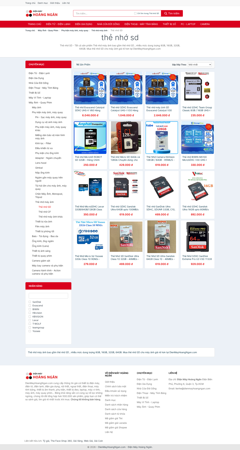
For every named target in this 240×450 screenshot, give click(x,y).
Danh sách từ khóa (115, 413)
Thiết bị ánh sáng (41, 250)
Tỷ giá (46, 440)
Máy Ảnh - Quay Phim (48, 30)
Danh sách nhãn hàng (116, 404)
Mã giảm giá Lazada (116, 422)
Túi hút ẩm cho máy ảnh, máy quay (51, 187)
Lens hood (40, 162)
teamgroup (38, 327)
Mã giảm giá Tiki (113, 418)
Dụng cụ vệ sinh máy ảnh (48, 122)
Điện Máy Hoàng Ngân (140, 447)
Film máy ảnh (42, 226)
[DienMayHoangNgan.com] (41, 13)
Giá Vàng (78, 440)
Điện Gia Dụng (83, 24)
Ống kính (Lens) (40, 246)
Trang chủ (30, 3)
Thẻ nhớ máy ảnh (99, 30)
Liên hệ (66, 3)
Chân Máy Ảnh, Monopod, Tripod (49, 195)
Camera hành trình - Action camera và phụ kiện (46, 272)
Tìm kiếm (173, 13)
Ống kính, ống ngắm (43, 241)
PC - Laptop (188, 24)
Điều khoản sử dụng (115, 391)
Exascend (37, 305)
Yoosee (36, 331)
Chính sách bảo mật (115, 386)
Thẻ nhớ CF (45, 211)
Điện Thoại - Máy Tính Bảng (141, 24)
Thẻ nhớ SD (45, 206)
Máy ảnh (36, 107)
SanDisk (36, 301)
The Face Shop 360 (61, 440)
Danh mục (43, 3)
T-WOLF (36, 323)
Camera (205, 24)
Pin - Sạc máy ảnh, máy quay (51, 117)
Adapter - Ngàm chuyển (48, 158)
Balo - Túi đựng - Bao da (45, 236)
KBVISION (37, 316)
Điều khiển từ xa (44, 148)
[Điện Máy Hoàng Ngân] (41, 376)
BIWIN (35, 309)
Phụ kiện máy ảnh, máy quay (74, 30)
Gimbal (39, 167)
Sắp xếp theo (179, 64)
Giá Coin (98, 440)
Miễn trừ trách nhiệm (116, 395)
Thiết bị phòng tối (44, 231)
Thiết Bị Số (169, 24)
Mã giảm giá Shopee (116, 427)
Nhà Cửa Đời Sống (108, 24)
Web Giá (88, 440)
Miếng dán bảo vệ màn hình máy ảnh (50, 137)
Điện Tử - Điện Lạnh (58, 24)
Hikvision (37, 312)
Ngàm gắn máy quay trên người (49, 179)
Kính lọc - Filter (43, 143)
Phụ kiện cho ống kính (47, 153)
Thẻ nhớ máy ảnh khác (51, 216)
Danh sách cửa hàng (116, 409)
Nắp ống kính (42, 172)
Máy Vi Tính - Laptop (40, 97)
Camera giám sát (41, 260)
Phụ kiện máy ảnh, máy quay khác (50, 129)
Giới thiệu (55, 3)
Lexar (35, 320)
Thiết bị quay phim (42, 255)
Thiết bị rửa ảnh (43, 221)
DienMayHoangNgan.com (112, 447)
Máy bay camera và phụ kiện (47, 265)
